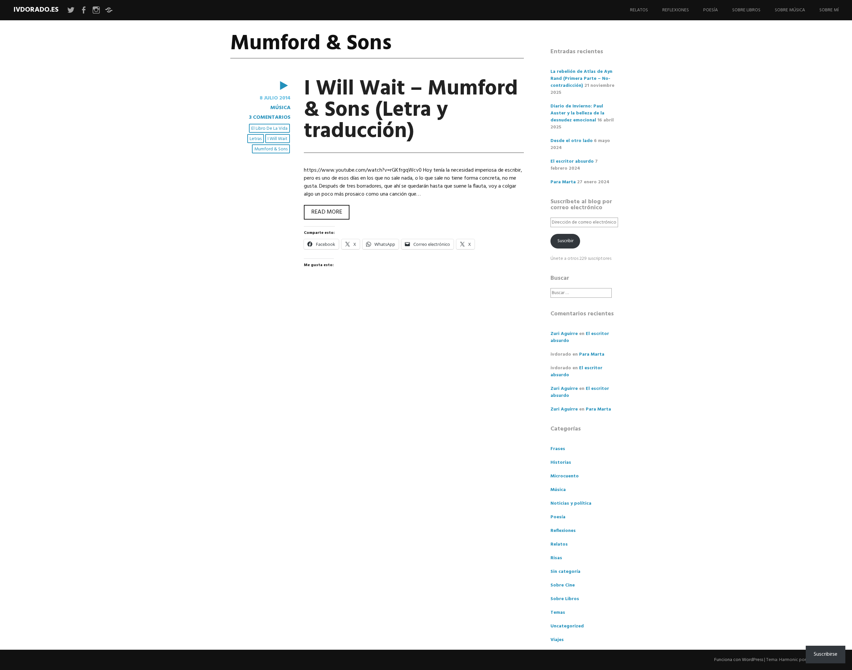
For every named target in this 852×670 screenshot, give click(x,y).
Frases (557, 449)
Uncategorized (567, 626)
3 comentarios (270, 117)
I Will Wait (278, 139)
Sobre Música (790, 10)
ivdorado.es (36, 10)
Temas (557, 612)
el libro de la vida (269, 128)
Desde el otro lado (571, 141)
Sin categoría (565, 572)
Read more (330, 213)
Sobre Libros (746, 10)
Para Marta (563, 182)
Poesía (710, 10)
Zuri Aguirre (564, 334)
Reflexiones (675, 10)
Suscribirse (825, 654)
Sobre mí (829, 10)
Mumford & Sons (271, 149)
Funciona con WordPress (738, 660)
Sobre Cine (562, 585)
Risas (556, 558)
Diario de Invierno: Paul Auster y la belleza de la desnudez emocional (577, 113)
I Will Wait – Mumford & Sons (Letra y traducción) (411, 110)
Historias (560, 462)
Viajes (557, 640)
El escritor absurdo (572, 161)
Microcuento (564, 476)
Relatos (639, 10)
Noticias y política (570, 503)
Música (280, 107)
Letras (256, 139)
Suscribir (565, 241)
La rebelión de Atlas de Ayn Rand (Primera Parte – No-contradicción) (581, 78)
